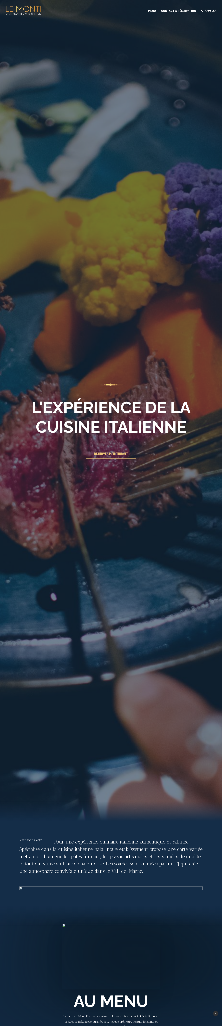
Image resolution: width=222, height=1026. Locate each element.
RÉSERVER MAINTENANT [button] (111, 453)
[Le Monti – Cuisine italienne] (23, 11)
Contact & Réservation (178, 11)
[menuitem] (153, 11)
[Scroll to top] (215, 1013)
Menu (152, 11)
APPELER (210, 10)
